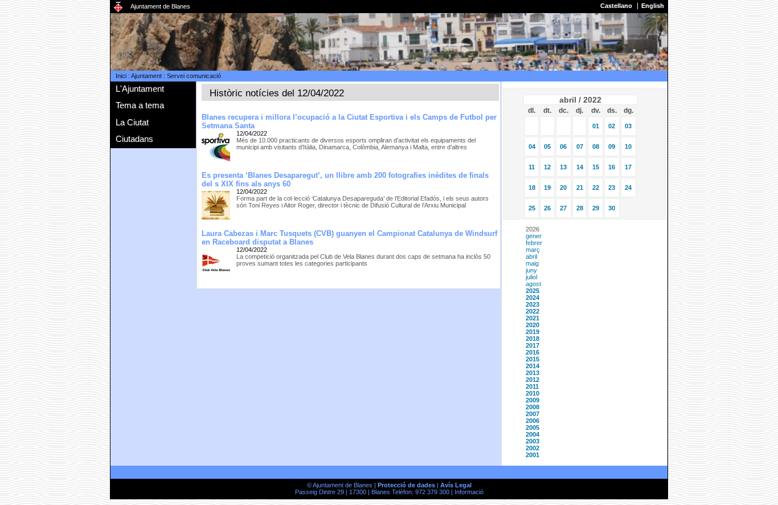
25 (532, 208)
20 (563, 187)
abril (531, 256)
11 (532, 167)
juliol (531, 277)
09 (611, 146)
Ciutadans (134, 139)
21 (579, 187)
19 (547, 187)
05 (547, 146)
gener (534, 236)
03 (628, 126)
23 (611, 187)
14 (579, 167)
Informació (469, 491)
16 (611, 167)
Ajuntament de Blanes (160, 6)
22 (595, 187)
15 (595, 167)
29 (595, 208)
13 (563, 167)
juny (531, 270)
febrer (534, 242)
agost (533, 283)
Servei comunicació (194, 75)
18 (532, 187)
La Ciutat (132, 122)
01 (595, 126)
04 (532, 146)
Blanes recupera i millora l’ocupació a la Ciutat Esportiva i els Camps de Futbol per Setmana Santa (349, 121)
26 (547, 208)
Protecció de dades (406, 485)
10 (628, 146)
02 (611, 126)
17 (628, 167)
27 (563, 208)
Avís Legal (456, 485)
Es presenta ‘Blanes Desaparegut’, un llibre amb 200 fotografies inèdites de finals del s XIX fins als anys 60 (345, 179)
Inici (121, 75)
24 (628, 187)
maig (532, 263)
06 (563, 146)
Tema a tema (140, 105)
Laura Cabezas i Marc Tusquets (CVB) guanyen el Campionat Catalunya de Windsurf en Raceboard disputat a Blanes (349, 237)
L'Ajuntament (140, 88)
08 (595, 146)
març (533, 249)
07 (579, 146)
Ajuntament (146, 75)
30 (611, 208)
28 (579, 208)
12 (547, 167)
